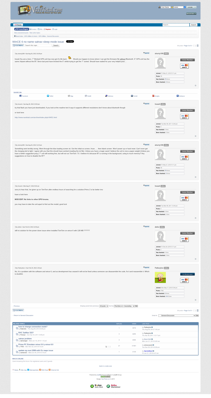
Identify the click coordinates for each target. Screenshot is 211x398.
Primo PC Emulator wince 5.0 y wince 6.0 (35, 344)
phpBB (99, 375)
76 (165, 79)
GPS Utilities (42, 36)
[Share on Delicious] (106, 96)
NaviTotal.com (105, 379)
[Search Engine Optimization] (105, 377)
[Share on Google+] (153, 96)
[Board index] (41, 9)
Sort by (111, 306)
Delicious (110, 96)
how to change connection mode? (32, 327)
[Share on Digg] (69, 96)
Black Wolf (147, 339)
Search (193, 25)
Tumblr (135, 96)
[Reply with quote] (146, 53)
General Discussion (53, 36)
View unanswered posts (21, 33)
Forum (19, 25)
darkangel (23, 341)
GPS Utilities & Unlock (30, 36)
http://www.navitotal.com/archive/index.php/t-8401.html (36, 117)
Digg (71, 96)
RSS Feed (44, 370)
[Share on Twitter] (48, 96)
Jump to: (154, 315)
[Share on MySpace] (177, 96)
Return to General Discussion (23, 315)
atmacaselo (148, 345)
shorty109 (21, 53)
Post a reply (16, 45)
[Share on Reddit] (86, 96)
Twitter (51, 96)
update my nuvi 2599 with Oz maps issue (35, 350)
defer (19, 227)
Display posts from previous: (89, 306)
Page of (188, 45)
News (16, 370)
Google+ (157, 96)
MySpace (182, 96)
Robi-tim (23, 329)
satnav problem (25, 339)
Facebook (25, 96)
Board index (19, 36)
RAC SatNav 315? (26, 333)
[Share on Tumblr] (132, 96)
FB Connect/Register (22, 29)
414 (167, 296)
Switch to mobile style (105, 366)
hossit (20, 104)
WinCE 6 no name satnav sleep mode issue (38, 41)
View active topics (35, 33)
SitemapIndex (34, 370)
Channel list (54, 370)
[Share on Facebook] (20, 96)
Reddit (89, 96)
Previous (17, 306)
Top (195, 85)
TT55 (22, 346)
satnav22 (23, 352)
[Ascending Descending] (131, 306)
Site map (24, 370)
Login (55, 29)
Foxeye (23, 335)
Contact (34, 29)
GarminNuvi (148, 351)
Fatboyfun (21, 268)
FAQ (41, 29)
